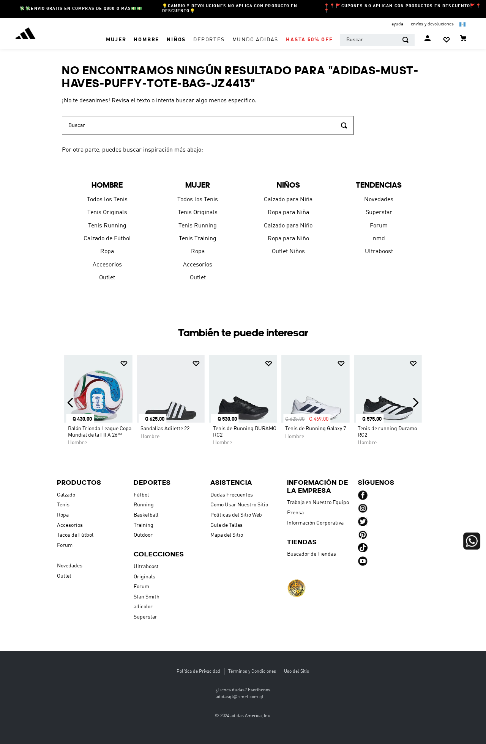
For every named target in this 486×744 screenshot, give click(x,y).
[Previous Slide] (70, 403)
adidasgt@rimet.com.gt (240, 697)
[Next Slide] (416, 403)
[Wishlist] (446, 39)
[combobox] (377, 40)
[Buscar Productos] (405, 40)
